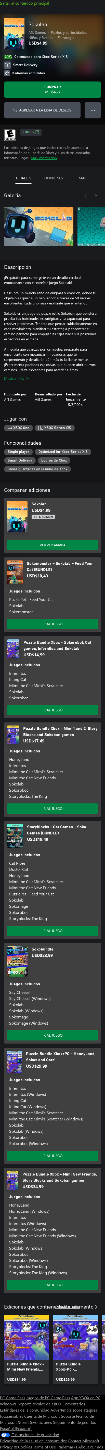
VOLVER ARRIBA (52, 545)
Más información (44, 157)
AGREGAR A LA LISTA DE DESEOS (45, 110)
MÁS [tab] (82, 178)
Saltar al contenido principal (24, 3)
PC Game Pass (12, 1397)
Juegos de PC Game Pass (48, 1397)
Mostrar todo (68, 1306)
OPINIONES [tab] (53, 178)
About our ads (90, 1446)
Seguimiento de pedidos (74, 1422)
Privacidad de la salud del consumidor (33, 1440)
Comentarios (73, 1403)
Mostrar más (14, 378)
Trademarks (67, 1446)
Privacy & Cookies (16, 1446)
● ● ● (92, 110)
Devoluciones (40, 1422)
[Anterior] (86, 195)
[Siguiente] (96, 195)
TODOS (28, 132)
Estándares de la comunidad (24, 1410)
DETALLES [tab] (23, 178)
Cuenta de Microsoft (42, 1416)
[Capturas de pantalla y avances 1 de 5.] (38, 226)
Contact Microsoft (83, 1440)
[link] (26, 1349)
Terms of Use (44, 1446)
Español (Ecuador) (16, 1428)
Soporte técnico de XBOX (40, 1403)
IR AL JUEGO (53, 623)
